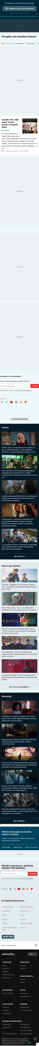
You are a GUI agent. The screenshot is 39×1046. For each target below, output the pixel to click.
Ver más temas (8, 937)
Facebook (6, 401)
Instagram (16, 401)
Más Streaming (18, 821)
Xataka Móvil (6, 968)
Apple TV (5, 919)
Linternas (23, 928)
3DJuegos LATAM (25, 1024)
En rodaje (5, 130)
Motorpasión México (26, 1034)
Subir (31, 954)
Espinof (22, 982)
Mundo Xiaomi (6, 978)
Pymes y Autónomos (26, 1010)
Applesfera (5, 972)
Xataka (4, 965)
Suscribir (35, 386)
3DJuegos (23, 965)
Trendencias (5, 1007)
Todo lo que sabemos (11, 566)
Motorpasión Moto (25, 996)
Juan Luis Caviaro (12, 151)
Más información (29, 1044)
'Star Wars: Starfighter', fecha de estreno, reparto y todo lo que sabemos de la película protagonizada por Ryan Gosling (19, 587)
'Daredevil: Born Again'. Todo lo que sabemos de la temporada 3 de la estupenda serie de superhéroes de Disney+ (19, 677)
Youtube (11, 401)
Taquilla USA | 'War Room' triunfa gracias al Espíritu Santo (10, 123)
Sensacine (23, 979)
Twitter (1, 401)
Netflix (4, 915)
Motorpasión (24, 993)
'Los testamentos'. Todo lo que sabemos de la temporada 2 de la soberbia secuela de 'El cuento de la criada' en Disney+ (19, 654)
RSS (21, 401)
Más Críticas (18, 556)
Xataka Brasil (6, 1027)
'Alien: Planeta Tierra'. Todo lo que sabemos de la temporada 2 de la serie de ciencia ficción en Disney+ (19, 609)
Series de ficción (17, 847)
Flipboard (26, 401)
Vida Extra (23, 968)
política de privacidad (24, 390)
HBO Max (5, 923)
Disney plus (6, 911)
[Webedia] (8, 955)
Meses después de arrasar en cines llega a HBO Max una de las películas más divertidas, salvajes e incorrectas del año (19, 742)
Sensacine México (25, 1027)
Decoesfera (5, 1010)
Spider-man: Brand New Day (9, 929)
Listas (22, 915)
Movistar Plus (24, 911)
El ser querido (31, 43)
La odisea (23, 919)
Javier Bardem (19, 43)
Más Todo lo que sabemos (18, 687)
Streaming (6, 696)
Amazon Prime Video (31, 847)
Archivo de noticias (20, 419)
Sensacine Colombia (26, 1030)
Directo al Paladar (7, 993)
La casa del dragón (26, 923)
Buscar (36, 945)
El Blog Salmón (24, 1007)
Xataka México (6, 1024)
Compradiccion (7, 1013)
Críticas (5, 427)
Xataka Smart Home (8, 975)
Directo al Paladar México (9, 1034)
